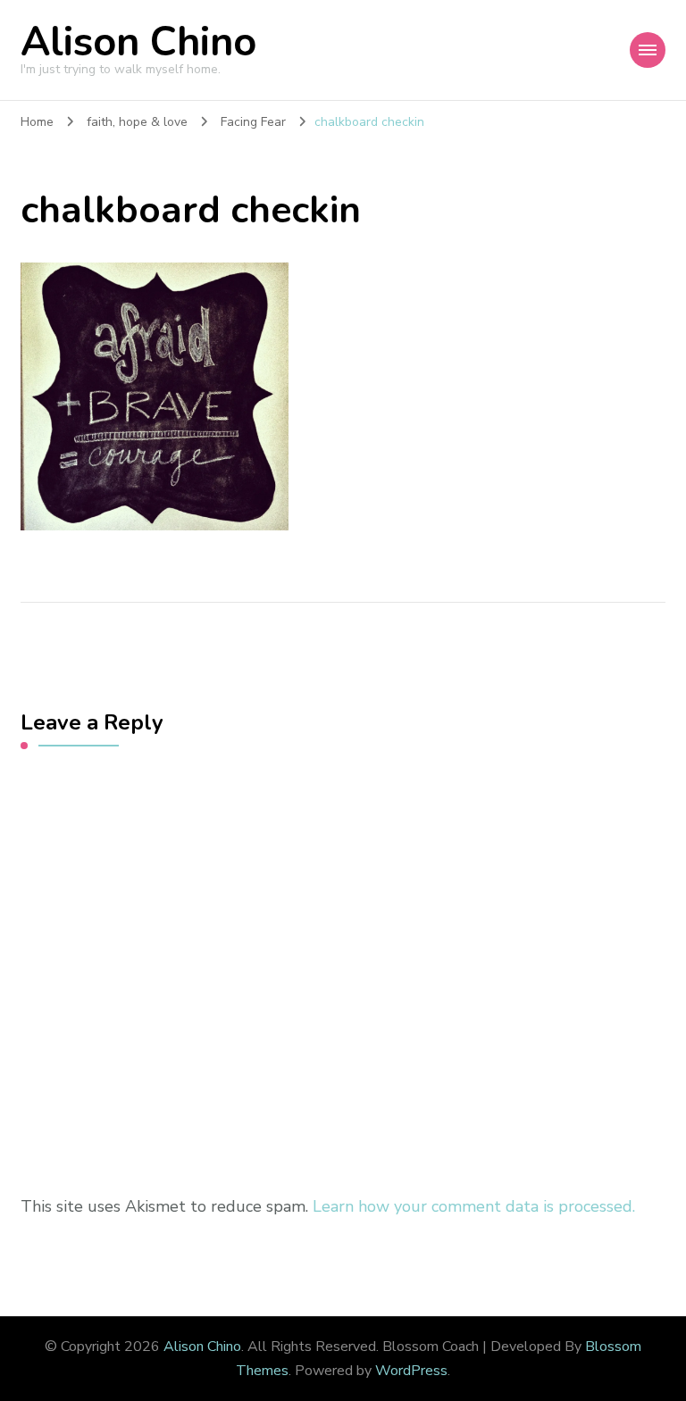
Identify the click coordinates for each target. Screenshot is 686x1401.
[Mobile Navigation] (647, 50)
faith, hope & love (137, 121)
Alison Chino (138, 42)
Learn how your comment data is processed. (474, 1206)
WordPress (411, 1370)
